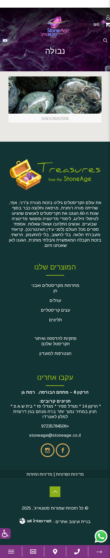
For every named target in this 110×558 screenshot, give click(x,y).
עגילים (55, 300)
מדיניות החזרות (39, 474)
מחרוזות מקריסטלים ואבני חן (55, 288)
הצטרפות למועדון (55, 353)
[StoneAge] (55, 26)
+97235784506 (55, 426)
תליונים (55, 319)
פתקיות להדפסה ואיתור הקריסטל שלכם (55, 341)
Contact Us (55, 491)
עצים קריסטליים (55, 310)
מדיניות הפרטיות (70, 474)
